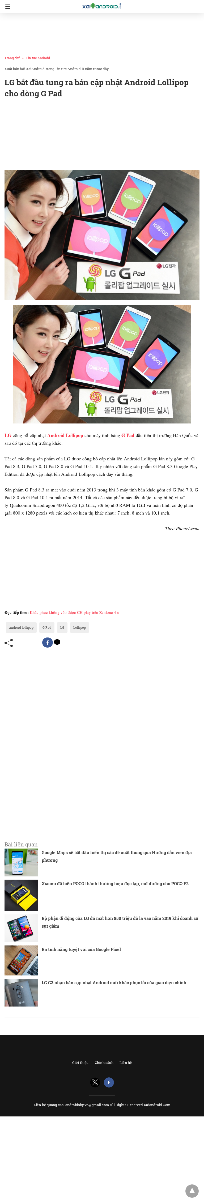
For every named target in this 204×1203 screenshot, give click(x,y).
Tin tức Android (38, 58)
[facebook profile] (109, 1083)
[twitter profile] (95, 1083)
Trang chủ (12, 58)
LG (62, 627)
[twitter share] (57, 642)
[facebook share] (47, 642)
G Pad (46, 627)
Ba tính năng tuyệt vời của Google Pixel (81, 949)
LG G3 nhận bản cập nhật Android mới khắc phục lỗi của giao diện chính (114, 982)
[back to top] (192, 1191)
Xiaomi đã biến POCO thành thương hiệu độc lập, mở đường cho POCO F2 (115, 883)
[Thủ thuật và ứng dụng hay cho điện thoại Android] (101, 6)
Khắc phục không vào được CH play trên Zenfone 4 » (74, 612)
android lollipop (21, 627)
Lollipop (79, 627)
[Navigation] (6, 6)
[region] (100, 33)
